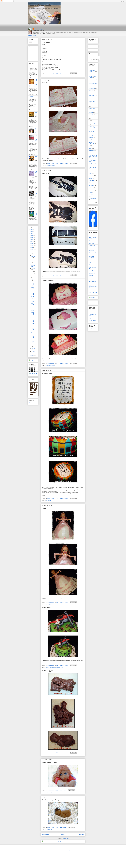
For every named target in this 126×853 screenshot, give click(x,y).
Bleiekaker (91, 90)
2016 (31, 237)
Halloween (91, 137)
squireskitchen (92, 312)
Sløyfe (90, 264)
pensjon (90, 178)
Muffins (90, 173)
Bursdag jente (49, 604)
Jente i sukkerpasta (49, 762)
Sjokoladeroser (92, 270)
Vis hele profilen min (32, 35)
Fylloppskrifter (92, 131)
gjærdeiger (91, 135)
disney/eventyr (92, 117)
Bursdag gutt (55, 667)
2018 (31, 233)
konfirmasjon (49, 276)
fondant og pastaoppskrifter (92, 127)
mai (32, 275)
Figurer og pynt (49, 754)
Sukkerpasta (32, 67)
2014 (31, 241)
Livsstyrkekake (47, 373)
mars (33, 345)
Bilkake (90, 240)
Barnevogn (91, 250)
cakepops (91, 112)
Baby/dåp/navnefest (50, 165)
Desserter (91, 114)
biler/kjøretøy (49, 667)
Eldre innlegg (80, 834)
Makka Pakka (92, 245)
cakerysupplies (92, 320)
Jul (89, 145)
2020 (31, 229)
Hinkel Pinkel (92, 248)
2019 (31, 231)
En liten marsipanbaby (50, 800)
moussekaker (92, 171)
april (33, 279)
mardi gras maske (93, 279)
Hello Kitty (91, 139)
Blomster (91, 93)
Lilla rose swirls (36, 173)
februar (33, 348)
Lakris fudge (36, 193)
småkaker (91, 187)
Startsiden (63, 834)
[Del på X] (73, 73)
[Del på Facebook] (75, 73)
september (33, 266)
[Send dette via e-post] (71, 73)
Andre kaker (48, 500)
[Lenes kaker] (93, 227)
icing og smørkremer (91, 143)
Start (30, 24)
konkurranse (91, 153)
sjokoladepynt (47, 671)
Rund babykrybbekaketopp (93, 286)
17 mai (90, 67)
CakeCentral (91, 328)
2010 (31, 249)
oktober (33, 260)
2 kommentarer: (63, 790)
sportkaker (60, 667)
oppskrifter (48, 75)
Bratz (44, 508)
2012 (31, 245)
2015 (31, 239)
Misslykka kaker (92, 167)
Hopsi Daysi (91, 243)
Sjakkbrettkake (92, 273)
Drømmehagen (36, 213)
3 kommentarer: (63, 827)
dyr (89, 120)
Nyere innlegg (45, 834)
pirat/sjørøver (92, 180)
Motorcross (46, 608)
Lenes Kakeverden (40, 5)
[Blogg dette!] (72, 73)
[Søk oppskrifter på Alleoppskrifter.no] (33, 374)
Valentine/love (92, 202)
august (33, 268)
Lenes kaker (91, 210)
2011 (31, 247)
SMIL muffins (47, 42)
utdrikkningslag (92, 198)
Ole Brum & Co (36, 130)
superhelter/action (93, 194)
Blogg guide (47, 24)
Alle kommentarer (94, 59)
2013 (31, 243)
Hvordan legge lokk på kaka (92, 257)
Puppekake (36, 158)
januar (33, 351)
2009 (31, 355)
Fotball (90, 289)
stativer (90, 192)
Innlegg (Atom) (66, 838)
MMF (90, 262)
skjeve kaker (91, 185)
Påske (90, 183)
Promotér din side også (93, 228)
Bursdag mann (92, 108)
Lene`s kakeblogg (38, 29)
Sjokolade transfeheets (91, 276)
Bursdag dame (92, 97)
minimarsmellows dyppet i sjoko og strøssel (93, 237)
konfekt (90, 148)
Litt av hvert (91, 260)
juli (32, 271)
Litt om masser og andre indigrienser (93, 156)
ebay (90, 317)
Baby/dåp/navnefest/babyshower (93, 84)
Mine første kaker (93, 163)
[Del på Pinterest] (76, 73)
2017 (31, 235)
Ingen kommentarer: (64, 73)
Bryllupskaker (92, 95)
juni (33, 273)
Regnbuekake (36, 114)
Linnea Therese (48, 280)
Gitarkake (45, 173)
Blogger (69, 850)
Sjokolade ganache (31, 97)
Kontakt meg (38, 24)
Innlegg (92, 57)
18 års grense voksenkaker (92, 71)
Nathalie (45, 83)
